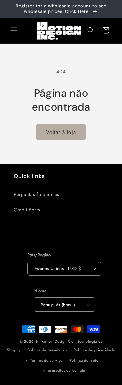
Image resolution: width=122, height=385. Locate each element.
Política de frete (84, 360)
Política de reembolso (47, 350)
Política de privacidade (94, 350)
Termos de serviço (46, 360)
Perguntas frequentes (36, 194)
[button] (13, 30)
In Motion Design (51, 341)
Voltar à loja (61, 132)
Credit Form (27, 209)
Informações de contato (64, 370)
